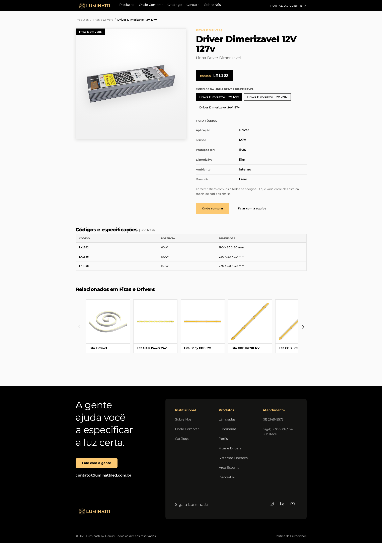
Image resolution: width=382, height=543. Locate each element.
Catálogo (174, 5)
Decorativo (227, 477)
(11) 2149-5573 (273, 419)
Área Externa (229, 468)
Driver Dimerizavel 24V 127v (219, 107)
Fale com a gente (96, 463)
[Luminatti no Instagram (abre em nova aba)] (271, 503)
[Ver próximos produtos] (303, 327)
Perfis (223, 439)
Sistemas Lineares (233, 458)
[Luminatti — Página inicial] (94, 511)
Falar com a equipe (252, 208)
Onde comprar (212, 208)
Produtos (126, 5)
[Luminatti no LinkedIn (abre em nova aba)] (282, 503)
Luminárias (227, 429)
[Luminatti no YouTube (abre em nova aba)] (292, 503)
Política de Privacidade (291, 536)
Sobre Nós (212, 5)
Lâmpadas (227, 419)
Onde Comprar (151, 5)
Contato (193, 5)
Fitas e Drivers (103, 19)
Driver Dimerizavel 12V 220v (267, 97)
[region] (191, 252)
